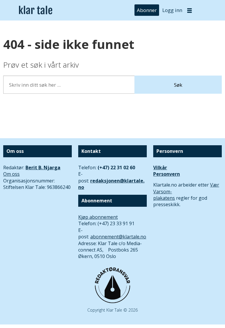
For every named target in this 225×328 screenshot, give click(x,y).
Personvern (166, 174)
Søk (178, 84)
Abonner (147, 10)
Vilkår (160, 167)
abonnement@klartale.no (118, 236)
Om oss (11, 174)
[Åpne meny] (189, 10)
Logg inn (172, 10)
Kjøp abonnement (98, 217)
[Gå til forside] (35, 10)
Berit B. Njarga (42, 167)
